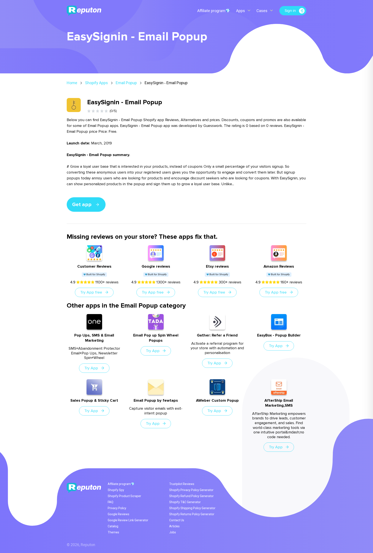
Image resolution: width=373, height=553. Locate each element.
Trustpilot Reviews (181, 484)
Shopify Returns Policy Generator (191, 514)
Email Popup (126, 83)
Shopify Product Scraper (124, 496)
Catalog (113, 526)
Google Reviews (118, 514)
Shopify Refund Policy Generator (191, 496)
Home (72, 83)
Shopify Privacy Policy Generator (191, 490)
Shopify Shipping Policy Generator (192, 508)
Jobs (172, 532)
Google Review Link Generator (128, 520)
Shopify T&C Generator (185, 502)
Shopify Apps (96, 83)
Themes (113, 532)
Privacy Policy (117, 508)
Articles (174, 526)
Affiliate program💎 (213, 10)
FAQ (110, 502)
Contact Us (176, 520)
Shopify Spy (116, 490)
